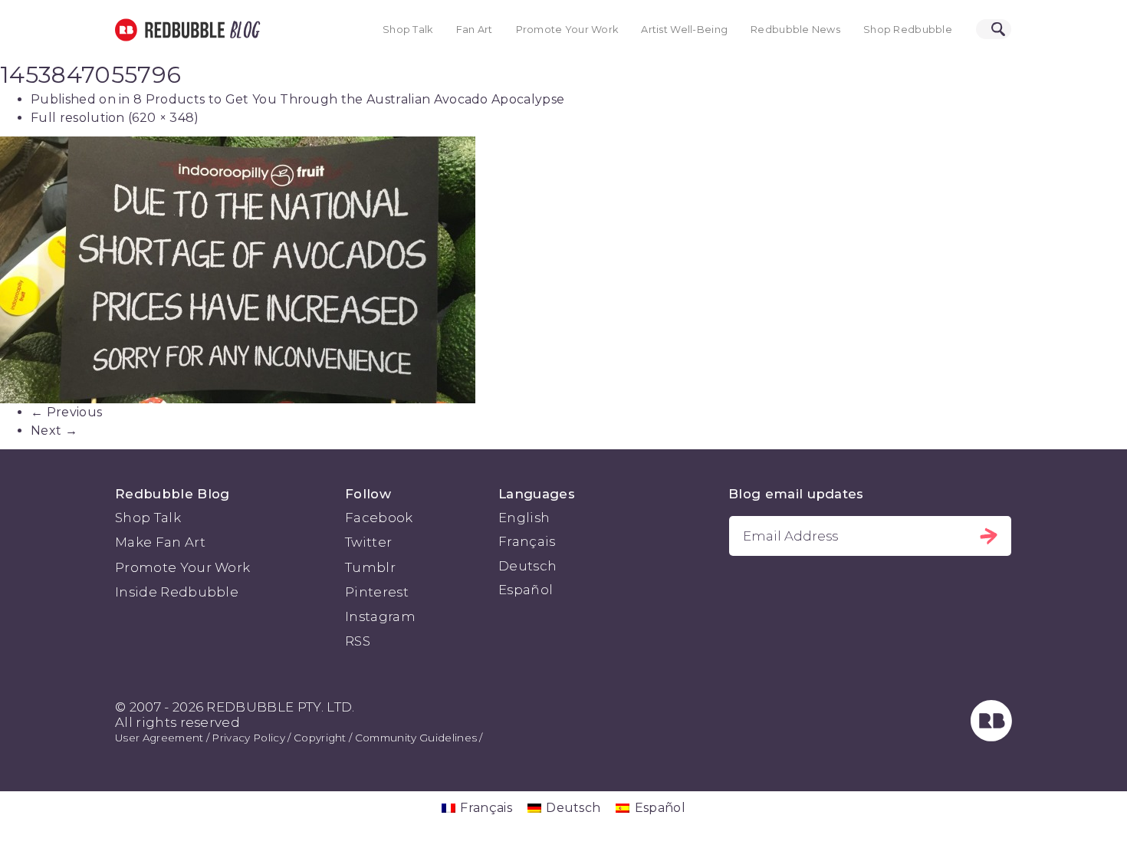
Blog (242, 29)
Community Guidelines (416, 737)
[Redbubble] (991, 736)
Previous (66, 412)
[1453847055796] (563, 269)
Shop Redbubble (907, 29)
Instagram (380, 616)
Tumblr (370, 567)
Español (525, 589)
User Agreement (159, 737)
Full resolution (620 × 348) (115, 117)
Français (527, 541)
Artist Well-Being (684, 29)
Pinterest (377, 592)
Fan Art (474, 29)
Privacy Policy (248, 737)
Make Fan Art (160, 542)
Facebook (379, 517)
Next (54, 430)
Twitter (368, 542)
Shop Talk (408, 29)
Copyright (320, 737)
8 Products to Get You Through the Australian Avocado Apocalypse (348, 99)
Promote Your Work (567, 29)
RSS (357, 641)
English (524, 517)
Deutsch (527, 566)
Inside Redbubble (176, 592)
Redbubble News (795, 29)
